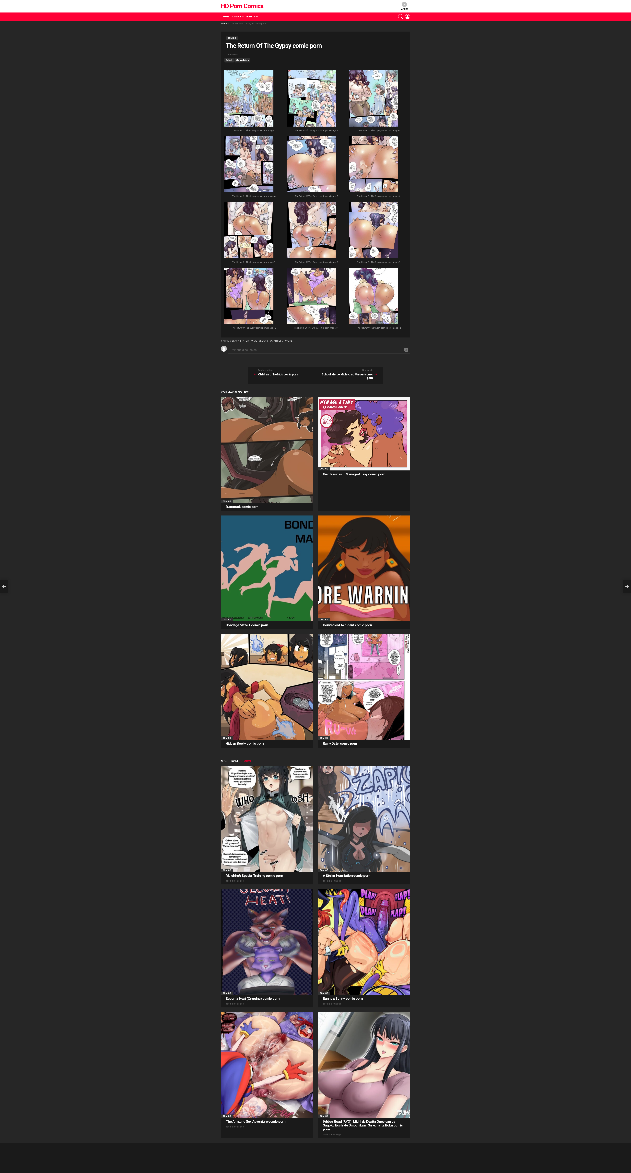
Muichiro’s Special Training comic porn (254, 876)
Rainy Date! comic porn (340, 743)
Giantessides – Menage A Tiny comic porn (354, 474)
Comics (236, 16)
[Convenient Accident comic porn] (364, 568)
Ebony (264, 340)
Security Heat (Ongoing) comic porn (253, 999)
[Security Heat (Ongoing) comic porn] (267, 942)
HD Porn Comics (242, 6)
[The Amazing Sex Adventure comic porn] (267, 1065)
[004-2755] (248, 164)
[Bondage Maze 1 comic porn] (267, 568)
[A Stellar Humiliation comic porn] (364, 819)
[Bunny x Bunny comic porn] (364, 942)
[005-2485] (311, 164)
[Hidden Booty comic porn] (267, 687)
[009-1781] (373, 230)
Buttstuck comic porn (242, 507)
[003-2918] (373, 98)
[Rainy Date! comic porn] (364, 687)
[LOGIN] (407, 16)
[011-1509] (311, 296)
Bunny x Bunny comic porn (343, 999)
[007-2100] (248, 230)
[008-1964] (311, 230)
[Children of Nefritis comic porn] (4, 586)
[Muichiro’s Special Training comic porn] (267, 819)
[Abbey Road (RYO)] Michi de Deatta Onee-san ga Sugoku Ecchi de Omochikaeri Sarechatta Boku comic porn (363, 1125)
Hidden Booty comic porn (245, 743)
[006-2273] (373, 164)
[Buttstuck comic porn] (267, 450)
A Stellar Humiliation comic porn (346, 876)
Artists (251, 16)
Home (225, 16)
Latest (404, 9)
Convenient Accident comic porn (347, 625)
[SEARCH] (400, 16)
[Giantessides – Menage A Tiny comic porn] (364, 433)
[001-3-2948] (248, 98)
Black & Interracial (244, 340)
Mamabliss (242, 60)
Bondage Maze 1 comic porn (247, 625)
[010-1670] (248, 296)
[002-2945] (311, 98)
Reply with (406, 350)
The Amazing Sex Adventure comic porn (255, 1122)
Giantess (277, 340)
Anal (226, 340)
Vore (289, 340)
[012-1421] (373, 296)
